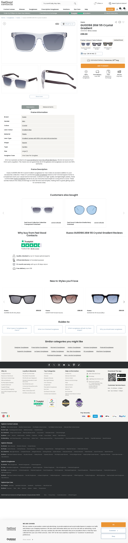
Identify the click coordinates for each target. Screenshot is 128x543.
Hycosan (9, 488)
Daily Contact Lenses (12, 427)
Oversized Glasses (67, 451)
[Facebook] (49, 365)
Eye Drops (11, 485)
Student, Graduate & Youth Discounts (30, 381)
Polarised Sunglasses (54, 355)
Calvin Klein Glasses (117, 454)
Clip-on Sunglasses (61, 467)
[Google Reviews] (51, 407)
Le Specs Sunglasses (41, 351)
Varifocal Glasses (78, 451)
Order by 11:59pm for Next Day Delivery (17, 13)
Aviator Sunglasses (74, 347)
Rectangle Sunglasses (70, 470)
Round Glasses (31, 449)
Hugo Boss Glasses (105, 454)
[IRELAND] (8, 416)
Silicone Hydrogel (60, 432)
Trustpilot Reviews (6, 373)
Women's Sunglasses (58, 347)
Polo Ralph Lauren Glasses (61, 454)
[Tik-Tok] (79, 365)
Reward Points (26, 388)
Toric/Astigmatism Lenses (15, 430)
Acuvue (13, 435)
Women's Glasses (21, 446)
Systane (24, 488)
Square (24, 143)
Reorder (110, 9)
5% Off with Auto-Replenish (30, 378)
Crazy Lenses (40, 432)
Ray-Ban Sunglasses (74, 351)
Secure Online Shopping (7, 389)
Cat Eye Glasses (21, 449)
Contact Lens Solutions (50, 394)
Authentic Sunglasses (86, 76)
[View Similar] (120, 22)
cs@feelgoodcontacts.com (96, 379)
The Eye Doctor (42, 488)
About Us (67, 389)
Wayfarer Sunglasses (103, 351)
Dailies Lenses (20, 435)
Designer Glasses (48, 378)
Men (23, 121)
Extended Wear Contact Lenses (71, 427)
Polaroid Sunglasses (106, 347)
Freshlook (34, 435)
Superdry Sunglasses (24, 351)
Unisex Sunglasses (36, 464)
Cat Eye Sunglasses (24, 470)
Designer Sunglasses (21, 347)
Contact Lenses (9, 9)
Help (86, 9)
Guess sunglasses (20, 179)
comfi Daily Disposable (15, 438)
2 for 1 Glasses (47, 382)
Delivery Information (70, 376)
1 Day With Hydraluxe (96, 438)
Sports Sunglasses (37, 467)
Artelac (35, 488)
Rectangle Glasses (60, 449)
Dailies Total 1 (35, 438)
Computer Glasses (25, 451)
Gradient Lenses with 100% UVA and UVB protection (39, 138)
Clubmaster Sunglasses (110, 470)
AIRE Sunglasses (101, 475)
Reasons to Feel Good (7, 376)
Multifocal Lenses (28, 430)
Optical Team (68, 387)
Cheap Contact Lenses (15, 432)
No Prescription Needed (7, 382)
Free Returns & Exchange (48, 13)
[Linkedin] (69, 365)
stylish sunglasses (41, 175)
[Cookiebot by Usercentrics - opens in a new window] (11, 539)
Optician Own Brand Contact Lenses (73, 394)
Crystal (24, 126)
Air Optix (41, 435)
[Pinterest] (74, 365)
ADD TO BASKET (102, 66)
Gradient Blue (26, 130)
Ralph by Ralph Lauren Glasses (91, 454)
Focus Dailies (47, 435)
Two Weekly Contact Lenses (55, 427)
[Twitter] (54, 365)
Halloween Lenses (50, 432)
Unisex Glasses (32, 446)
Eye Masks (30, 485)
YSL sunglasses (88, 351)
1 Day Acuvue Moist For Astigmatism (74, 438)
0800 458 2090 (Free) (94, 374)
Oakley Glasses (38, 454)
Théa (14, 488)
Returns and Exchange (71, 380)
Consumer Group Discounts (30, 386)
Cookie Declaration (61, 495)
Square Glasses (49, 449)
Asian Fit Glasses (98, 451)
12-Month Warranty (111, 13)
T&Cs (45, 495)
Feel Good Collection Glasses (14, 454)
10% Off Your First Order (28, 373)
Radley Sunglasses (90, 475)
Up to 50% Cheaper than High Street (9, 392)
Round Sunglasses (48, 470)
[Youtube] (64, 365)
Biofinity (28, 435)
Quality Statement (6, 385)
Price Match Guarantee (29, 376)
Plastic (24, 134)
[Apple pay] (121, 375)
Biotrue (54, 435)
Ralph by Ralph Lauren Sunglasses (115, 475)
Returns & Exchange (108, 76)
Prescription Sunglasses (50, 9)
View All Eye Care (47, 485)
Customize (112, 530)
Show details (27, 539)
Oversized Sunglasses (73, 467)
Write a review (92, 30)
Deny (113, 536)
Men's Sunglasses (12, 464)
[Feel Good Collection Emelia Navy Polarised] (85, 200)
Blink (19, 488)
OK (114, 524)
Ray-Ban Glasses (28, 454)
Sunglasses (33, 9)
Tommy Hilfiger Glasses (76, 454)
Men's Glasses (11, 446)
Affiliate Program (72, 495)
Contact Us (68, 373)
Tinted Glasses (88, 451)
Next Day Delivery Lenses (29, 432)
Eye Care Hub (68, 391)
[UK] (3, 416)
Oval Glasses (40, 449)
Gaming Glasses (47, 451)
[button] (3, 302)
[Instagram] (59, 365)
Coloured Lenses (38, 430)
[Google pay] (121, 379)
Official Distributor (6, 380)
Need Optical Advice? (119, 3)
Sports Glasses (57, 451)
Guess (24, 117)
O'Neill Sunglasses (78, 475)
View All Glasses (109, 451)
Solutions (66, 9)
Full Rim (24, 147)
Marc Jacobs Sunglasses (72, 355)
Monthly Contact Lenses (25, 427)
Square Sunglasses (83, 470)
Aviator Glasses (11, 449)
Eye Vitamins (38, 485)
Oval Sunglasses (59, 470)
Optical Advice (69, 385)
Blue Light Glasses (49, 380)
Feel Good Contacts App (7, 378)
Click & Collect (69, 378)
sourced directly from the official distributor (42, 160)
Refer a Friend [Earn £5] (29, 390)
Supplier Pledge (5, 387)
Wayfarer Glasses (71, 449)
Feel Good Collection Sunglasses (15, 475)
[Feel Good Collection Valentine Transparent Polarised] (42, 200)
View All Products (107, 438)
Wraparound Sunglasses (96, 470)
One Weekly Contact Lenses (39, 427)
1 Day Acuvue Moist (59, 438)
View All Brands (62, 435)
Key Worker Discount (28, 384)
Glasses (22, 9)
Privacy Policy (52, 495)
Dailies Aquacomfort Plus (46, 438)
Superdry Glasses (48, 454)
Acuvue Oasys (26, 438)
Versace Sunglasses (90, 347)
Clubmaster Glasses (83, 449)
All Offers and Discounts (29, 393)
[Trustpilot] (39, 406)
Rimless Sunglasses (49, 467)
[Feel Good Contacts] (7, 3)
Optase (30, 488)
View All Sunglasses (6, 472)
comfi (8, 435)
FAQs (66, 382)
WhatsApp (91, 376)
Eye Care (77, 9)
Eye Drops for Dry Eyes (49, 391)
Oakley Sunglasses (57, 351)
